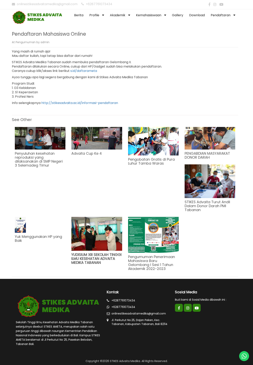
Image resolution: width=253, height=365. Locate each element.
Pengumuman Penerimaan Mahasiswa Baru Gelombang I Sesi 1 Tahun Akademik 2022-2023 (151, 262)
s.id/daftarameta (83, 71)
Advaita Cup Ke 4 (86, 153)
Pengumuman (26, 42)
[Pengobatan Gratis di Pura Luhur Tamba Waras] (153, 141)
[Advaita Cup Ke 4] (96, 138)
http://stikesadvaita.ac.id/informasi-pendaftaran (79, 103)
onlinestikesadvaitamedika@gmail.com (47, 4)
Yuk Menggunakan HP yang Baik (38, 238)
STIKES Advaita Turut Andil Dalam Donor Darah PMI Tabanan (207, 205)
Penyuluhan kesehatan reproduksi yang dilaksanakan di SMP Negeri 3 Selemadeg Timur (39, 159)
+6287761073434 (98, 4)
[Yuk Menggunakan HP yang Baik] (20, 225)
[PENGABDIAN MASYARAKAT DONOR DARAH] (210, 138)
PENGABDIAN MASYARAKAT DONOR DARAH (207, 155)
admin (45, 42)
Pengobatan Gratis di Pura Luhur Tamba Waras (151, 161)
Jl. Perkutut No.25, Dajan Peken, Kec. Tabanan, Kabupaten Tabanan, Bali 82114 (139, 322)
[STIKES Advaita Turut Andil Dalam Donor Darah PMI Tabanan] (210, 181)
